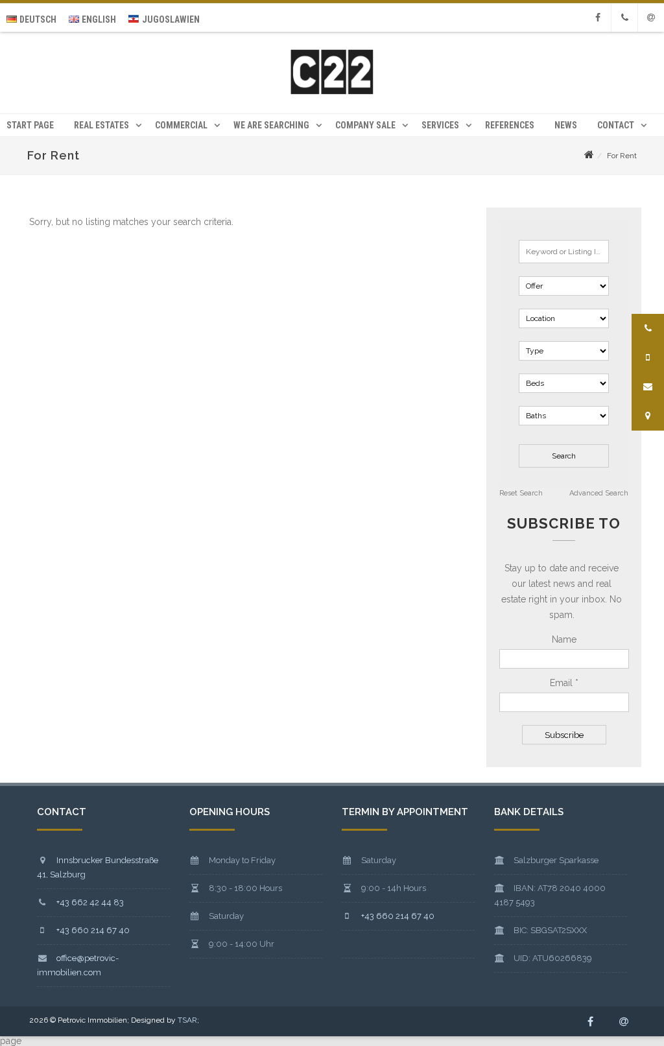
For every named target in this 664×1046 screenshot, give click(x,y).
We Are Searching (271, 125)
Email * (564, 683)
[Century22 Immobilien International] (332, 93)
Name (564, 639)
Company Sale (365, 125)
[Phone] (624, 17)
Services (440, 125)
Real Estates (101, 125)
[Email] (651, 17)
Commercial (181, 125)
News (565, 125)
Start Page (30, 125)
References (509, 125)
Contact (615, 125)
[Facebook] (598, 17)
